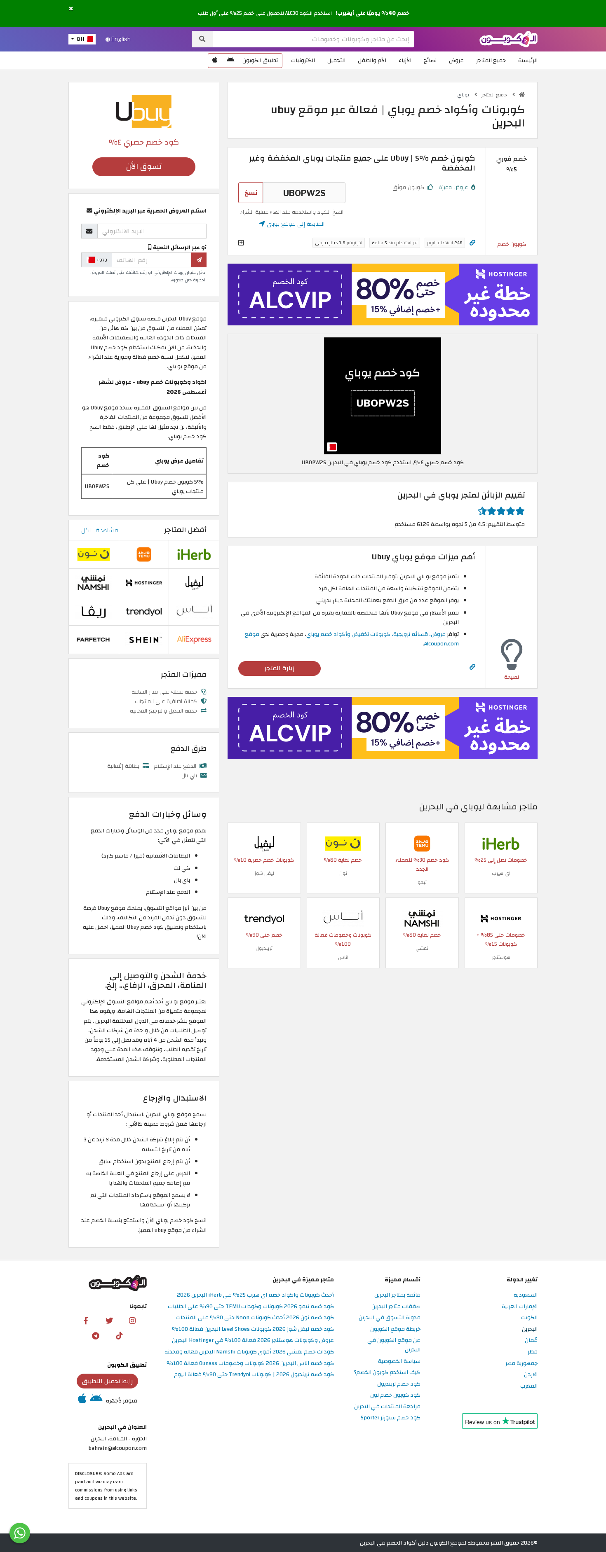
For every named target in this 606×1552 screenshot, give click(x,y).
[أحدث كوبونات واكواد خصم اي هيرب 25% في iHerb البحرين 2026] (500, 843)
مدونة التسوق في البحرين (389, 1318)
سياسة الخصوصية (399, 1361)
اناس (343, 957)
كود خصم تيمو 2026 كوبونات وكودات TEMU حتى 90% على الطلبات (251, 1306)
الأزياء (405, 60)
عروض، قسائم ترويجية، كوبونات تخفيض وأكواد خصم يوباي (376, 634)
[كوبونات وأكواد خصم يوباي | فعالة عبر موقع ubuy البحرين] (382, 395)
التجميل (336, 60)
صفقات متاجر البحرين (395, 1306)
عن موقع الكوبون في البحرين (393, 1345)
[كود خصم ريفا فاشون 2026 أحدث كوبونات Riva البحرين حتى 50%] (93, 611)
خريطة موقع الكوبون (395, 1329)
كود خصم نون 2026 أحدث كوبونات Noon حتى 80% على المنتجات (255, 1318)
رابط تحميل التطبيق (107, 1381)
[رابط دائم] (472, 243)
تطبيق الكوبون (260, 60)
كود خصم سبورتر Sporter (390, 1418)
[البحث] (202, 39)
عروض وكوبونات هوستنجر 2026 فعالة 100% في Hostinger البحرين (253, 1340)
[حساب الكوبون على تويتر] (109, 1320)
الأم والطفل (372, 60)
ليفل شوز (264, 873)
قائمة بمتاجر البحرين (397, 1295)
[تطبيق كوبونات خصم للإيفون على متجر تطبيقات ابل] (215, 61)
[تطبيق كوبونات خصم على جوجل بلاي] (230, 61)
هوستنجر (501, 957)
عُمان (531, 1340)
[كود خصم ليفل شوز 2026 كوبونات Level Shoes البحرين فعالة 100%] (264, 843)
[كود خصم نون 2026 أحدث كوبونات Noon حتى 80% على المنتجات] (343, 843)
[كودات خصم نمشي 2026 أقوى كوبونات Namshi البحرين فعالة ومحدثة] (422, 918)
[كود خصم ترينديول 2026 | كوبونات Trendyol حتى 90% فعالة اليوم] (264, 918)
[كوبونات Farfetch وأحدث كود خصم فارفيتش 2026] (93, 639)
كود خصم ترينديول (398, 1384)
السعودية (526, 1295)
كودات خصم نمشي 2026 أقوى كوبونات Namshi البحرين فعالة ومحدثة (249, 1352)
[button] (70, 9)
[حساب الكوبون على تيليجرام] (95, 1335)
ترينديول (264, 948)
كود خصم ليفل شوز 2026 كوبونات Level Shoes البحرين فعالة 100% (253, 1329)
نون (343, 873)
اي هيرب (501, 873)
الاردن (531, 1374)
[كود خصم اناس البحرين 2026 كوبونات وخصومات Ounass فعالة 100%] (343, 918)
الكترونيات (303, 60)
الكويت (529, 1318)
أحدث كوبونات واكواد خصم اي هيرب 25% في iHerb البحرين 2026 (255, 1295)
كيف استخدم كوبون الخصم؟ (387, 1372)
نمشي (422, 948)
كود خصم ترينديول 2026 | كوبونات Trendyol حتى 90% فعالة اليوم (254, 1374)
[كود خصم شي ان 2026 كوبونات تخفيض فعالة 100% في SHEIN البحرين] (143, 639)
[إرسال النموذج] (199, 259)
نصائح (430, 60)
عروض (456, 60)
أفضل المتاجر (185, 530)
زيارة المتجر (280, 668)
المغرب (529, 1386)
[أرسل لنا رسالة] (19, 1533)
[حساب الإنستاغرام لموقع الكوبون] (132, 1320)
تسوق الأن (144, 166)
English (120, 39)
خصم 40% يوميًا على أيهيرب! (372, 13)
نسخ (250, 193)
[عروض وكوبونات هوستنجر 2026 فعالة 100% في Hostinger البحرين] (500, 918)
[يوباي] (144, 110)
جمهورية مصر (521, 1363)
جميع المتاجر (491, 60)
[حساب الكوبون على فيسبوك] (85, 1320)
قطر (533, 1352)
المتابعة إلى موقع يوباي (294, 224)
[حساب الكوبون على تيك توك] (119, 1335)
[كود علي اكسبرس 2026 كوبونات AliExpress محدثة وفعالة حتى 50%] (194, 639)
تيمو (422, 882)
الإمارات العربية (520, 1306)
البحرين (530, 1329)
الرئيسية (528, 60)
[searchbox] (313, 39)
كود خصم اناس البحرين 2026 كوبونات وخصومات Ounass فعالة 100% (250, 1363)
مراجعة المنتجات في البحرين (387, 1407)
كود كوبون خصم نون (395, 1395)
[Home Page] (508, 38)
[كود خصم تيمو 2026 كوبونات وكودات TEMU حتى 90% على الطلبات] (422, 843)
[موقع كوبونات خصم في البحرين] (522, 94)
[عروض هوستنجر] (383, 294)
